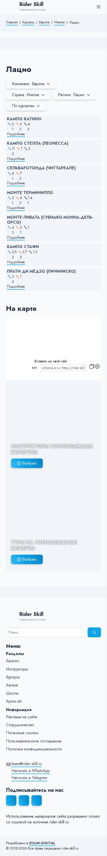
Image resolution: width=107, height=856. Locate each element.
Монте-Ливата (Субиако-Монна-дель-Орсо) (50, 220)
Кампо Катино (24, 119)
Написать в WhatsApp (30, 771)
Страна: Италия (25, 95)
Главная (12, 22)
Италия (59, 22)
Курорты (28, 22)
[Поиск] (94, 632)
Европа (44, 22)
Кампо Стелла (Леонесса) (37, 143)
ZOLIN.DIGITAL (42, 843)
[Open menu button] (98, 6)
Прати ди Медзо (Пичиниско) (41, 271)
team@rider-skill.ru (26, 764)
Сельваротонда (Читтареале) (41, 168)
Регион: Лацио (71, 95)
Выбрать (29, 463)
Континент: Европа (28, 84)
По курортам (23, 106)
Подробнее (16, 134)
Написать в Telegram (29, 778)
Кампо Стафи (23, 246)
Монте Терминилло (30, 192)
